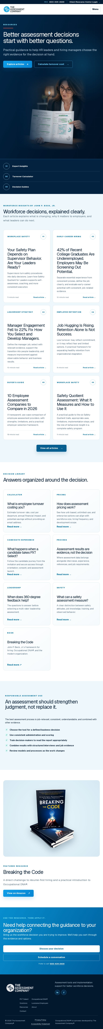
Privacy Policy (40, 1020)
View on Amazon (18, 893)
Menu (95, 9)
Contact (23, 1011)
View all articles (51, 448)
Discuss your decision (52, 948)
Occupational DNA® (40, 999)
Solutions (23, 1003)
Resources (24, 1007)
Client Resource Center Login (84, 2)
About (34, 1007)
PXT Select (24, 999)
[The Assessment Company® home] (14, 9)
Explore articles (17, 64)
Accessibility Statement (40, 1024)
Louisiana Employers (40, 1003)
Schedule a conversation (51, 957)
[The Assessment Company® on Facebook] (63, 992)
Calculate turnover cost (53, 64)
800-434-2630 (54, 2)
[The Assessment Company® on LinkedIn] (57, 992)
